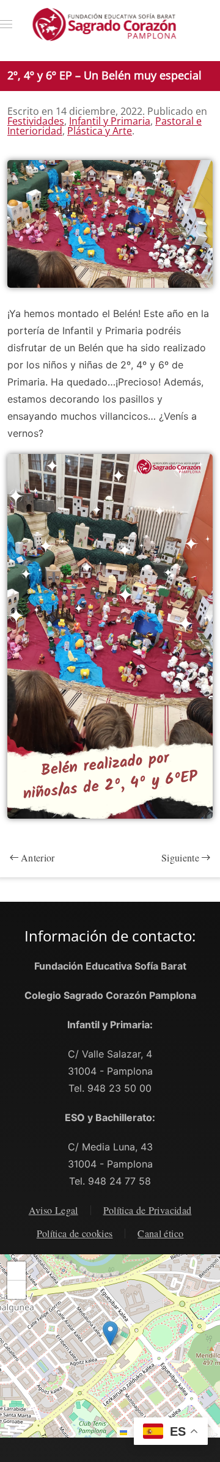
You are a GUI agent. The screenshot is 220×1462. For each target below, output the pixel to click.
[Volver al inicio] (110, 24)
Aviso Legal (53, 1210)
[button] (6, 24)
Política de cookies (75, 1233)
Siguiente (180, 857)
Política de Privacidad (147, 1210)
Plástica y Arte (99, 130)
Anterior (38, 857)
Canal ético (160, 1233)
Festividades (35, 121)
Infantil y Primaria (109, 121)
